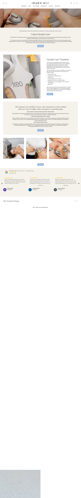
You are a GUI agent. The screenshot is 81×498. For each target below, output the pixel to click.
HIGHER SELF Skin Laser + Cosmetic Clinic (21, 171)
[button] (24, 6)
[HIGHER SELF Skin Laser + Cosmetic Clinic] (6, 172)
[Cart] (77, 3)
